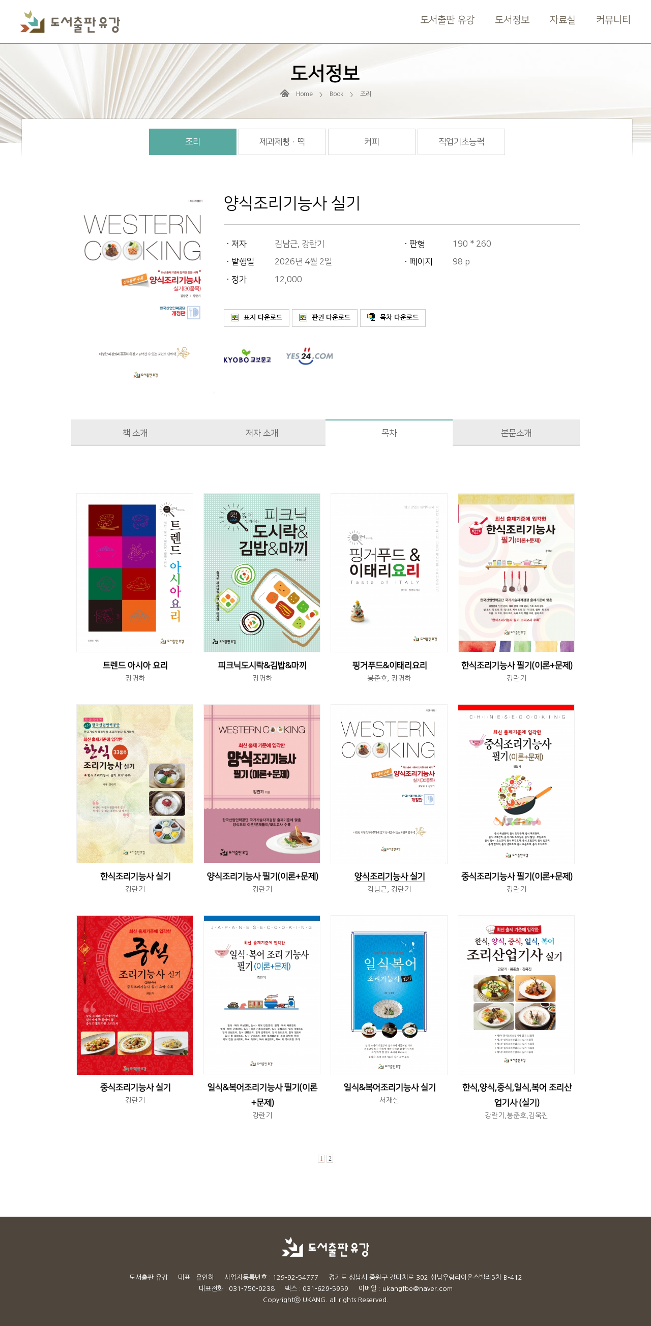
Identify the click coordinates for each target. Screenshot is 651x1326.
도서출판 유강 (447, 20)
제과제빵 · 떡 (282, 141)
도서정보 (512, 20)
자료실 (563, 20)
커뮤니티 (613, 20)
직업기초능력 (461, 141)
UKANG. (315, 1300)
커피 (371, 141)
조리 (192, 141)
